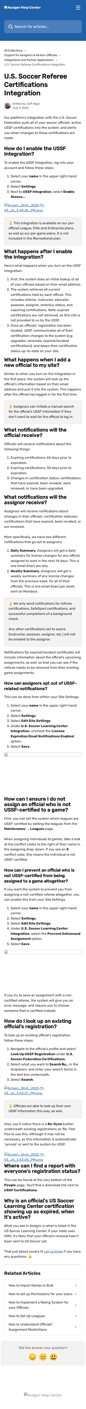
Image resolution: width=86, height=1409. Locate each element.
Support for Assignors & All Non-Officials (30, 55)
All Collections (13, 50)
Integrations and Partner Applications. (29, 60)
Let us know (53, 1251)
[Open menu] (78, 7)
